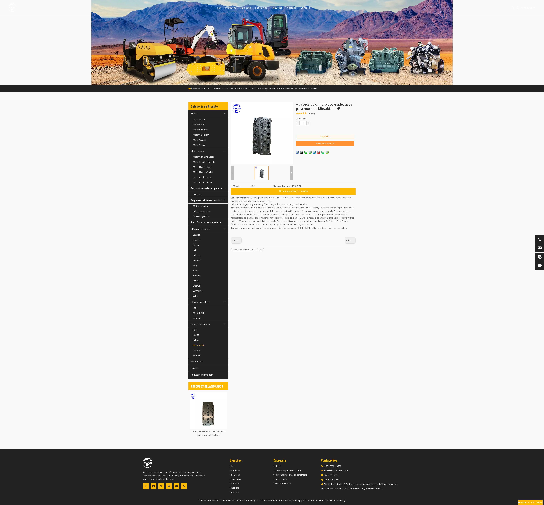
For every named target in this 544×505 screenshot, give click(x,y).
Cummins (197, 194)
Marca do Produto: (281, 186)
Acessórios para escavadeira (206, 222)
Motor (194, 113)
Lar (219, 7)
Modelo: (237, 186)
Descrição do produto (293, 191)
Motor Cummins (200, 129)
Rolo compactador (201, 211)
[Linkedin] (153, 486)
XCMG (196, 270)
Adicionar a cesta (325, 143)
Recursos (277, 7)
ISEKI (195, 330)
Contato (305, 7)
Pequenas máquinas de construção (291, 474)
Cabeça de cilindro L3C (243, 249)
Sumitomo (198, 291)
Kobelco (196, 255)
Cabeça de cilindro (200, 324)
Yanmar (196, 318)
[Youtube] (169, 486)
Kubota (196, 280)
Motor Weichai (199, 140)
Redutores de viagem (202, 374)
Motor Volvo (198, 124)
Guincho (195, 368)
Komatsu (197, 260)
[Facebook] (146, 486)
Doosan (196, 240)
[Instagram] (176, 486)
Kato (195, 250)
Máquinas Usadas (200, 228)
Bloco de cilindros (200, 302)
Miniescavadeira (200, 206)
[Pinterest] (184, 486)
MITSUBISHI (198, 313)
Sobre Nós (261, 7)
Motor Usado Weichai (203, 172)
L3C (260, 249)
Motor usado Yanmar (203, 182)
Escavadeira (197, 361)
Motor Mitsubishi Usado (204, 162)
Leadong (341, 500)
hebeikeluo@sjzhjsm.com (336, 470)
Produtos (230, 7)
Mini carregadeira (201, 216)
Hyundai (196, 275)
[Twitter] (161, 486)
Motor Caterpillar (201, 134)
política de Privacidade (313, 500)
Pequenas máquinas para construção (209, 200)
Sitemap (296, 500)
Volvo (195, 296)
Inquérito (325, 136)
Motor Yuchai (199, 145)
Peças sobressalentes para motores (209, 188)
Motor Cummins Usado (203, 157)
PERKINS (197, 350)
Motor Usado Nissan (202, 167)
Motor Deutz (199, 119)
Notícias (291, 7)
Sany (195, 265)
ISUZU (196, 335)
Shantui (196, 285)
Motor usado (198, 151)
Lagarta (196, 234)
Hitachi (196, 245)
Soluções (245, 7)
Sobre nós (236, 479)
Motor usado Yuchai (202, 177)
